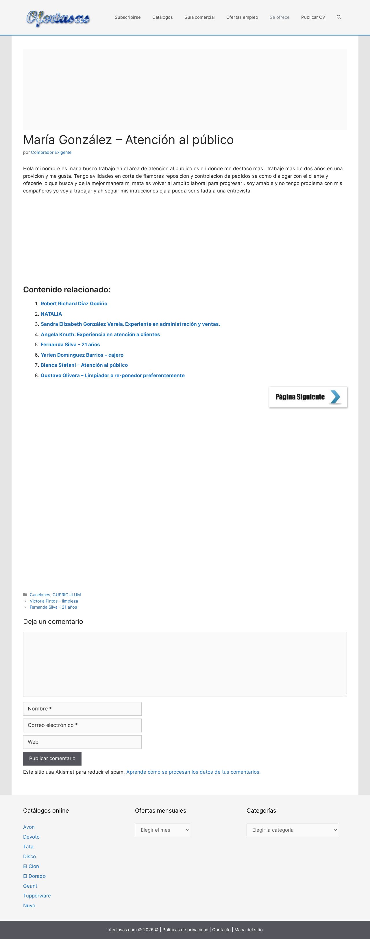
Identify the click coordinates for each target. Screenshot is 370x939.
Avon (29, 827)
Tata (28, 847)
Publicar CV (313, 17)
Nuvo (29, 905)
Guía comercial (199, 17)
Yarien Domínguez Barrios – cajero (82, 355)
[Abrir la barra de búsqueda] (339, 17)
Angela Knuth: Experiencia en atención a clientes (100, 334)
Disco (29, 856)
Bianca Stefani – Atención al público (84, 365)
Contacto (221, 929)
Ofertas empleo (242, 17)
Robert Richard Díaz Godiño (74, 303)
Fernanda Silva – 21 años (70, 344)
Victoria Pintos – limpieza (54, 600)
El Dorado (34, 876)
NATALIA (51, 314)
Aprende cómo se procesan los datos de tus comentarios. (193, 772)
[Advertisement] (185, 89)
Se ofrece (280, 17)
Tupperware (37, 896)
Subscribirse (128, 17)
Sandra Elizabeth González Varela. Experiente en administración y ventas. (130, 324)
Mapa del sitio (248, 929)
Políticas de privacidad (185, 929)
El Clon (31, 866)
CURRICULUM (67, 594)
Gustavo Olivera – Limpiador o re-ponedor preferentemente (113, 375)
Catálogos (162, 17)
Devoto (31, 837)
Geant (30, 886)
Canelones (40, 594)
